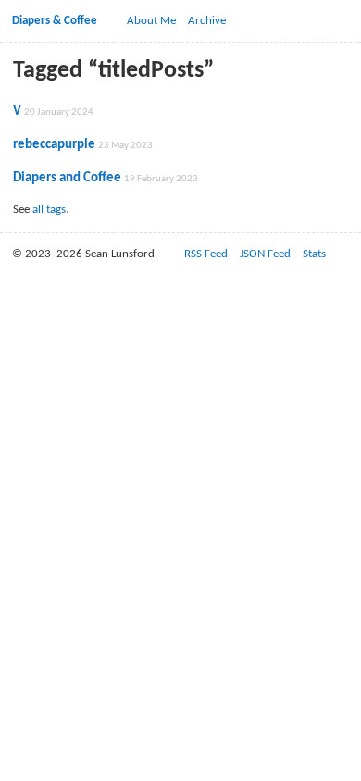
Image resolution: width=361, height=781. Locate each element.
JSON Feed (265, 254)
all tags (49, 210)
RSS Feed (206, 254)
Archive (207, 21)
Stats (314, 254)
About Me (151, 21)
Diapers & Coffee (54, 21)
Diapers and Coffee (67, 177)
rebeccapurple (54, 144)
